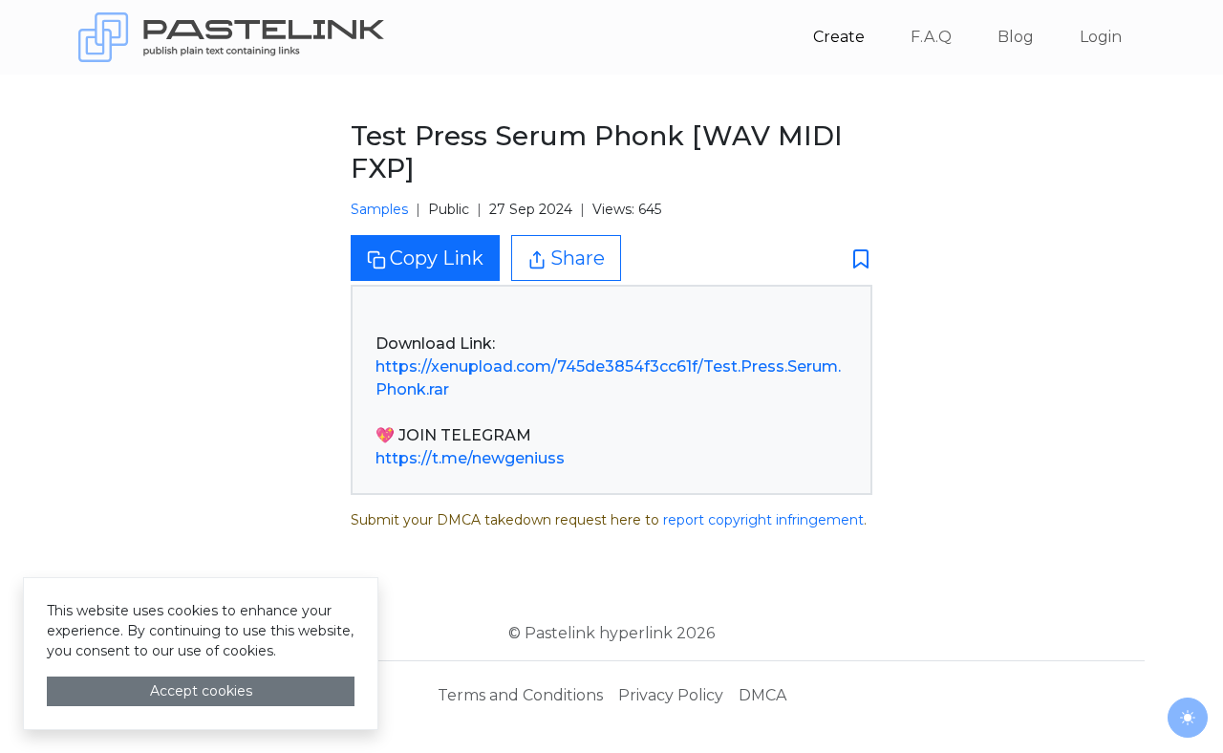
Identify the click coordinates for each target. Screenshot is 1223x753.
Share (577, 258)
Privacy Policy (670, 695)
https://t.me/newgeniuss (470, 458)
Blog (1016, 37)
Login (1101, 37)
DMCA (762, 695)
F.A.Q (931, 37)
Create (839, 37)
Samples (379, 209)
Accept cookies (201, 690)
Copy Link (436, 258)
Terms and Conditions (520, 695)
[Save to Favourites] (855, 258)
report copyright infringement (763, 519)
